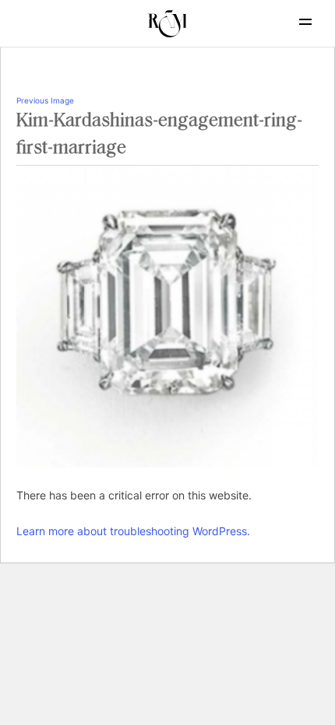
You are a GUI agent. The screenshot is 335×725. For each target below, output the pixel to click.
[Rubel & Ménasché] (167, 23)
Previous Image (45, 100)
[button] (305, 22)
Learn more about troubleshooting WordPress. (133, 531)
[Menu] (292, 21)
